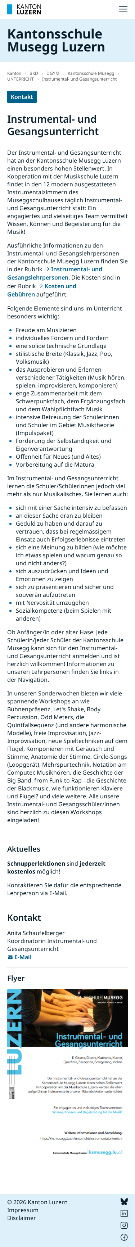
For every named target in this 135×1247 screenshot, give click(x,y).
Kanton (14, 73)
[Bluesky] (124, 1203)
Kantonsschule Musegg (91, 73)
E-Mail (23, 957)
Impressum (23, 1210)
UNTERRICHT (20, 79)
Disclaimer (21, 1218)
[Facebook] (124, 1239)
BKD (34, 73)
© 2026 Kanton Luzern (37, 1202)
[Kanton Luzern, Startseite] (24, 9)
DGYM (52, 73)
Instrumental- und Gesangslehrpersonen (54, 273)
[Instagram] (124, 1227)
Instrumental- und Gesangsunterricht (79, 79)
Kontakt (22, 97)
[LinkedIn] (124, 1215)
